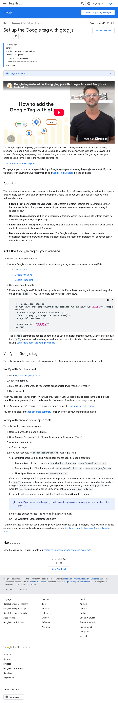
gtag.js (7, 12)
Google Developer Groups (14, 608)
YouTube (46, 627)
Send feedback (103, 30)
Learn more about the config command (36, 342)
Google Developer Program (15, 604)
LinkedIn (45, 618)
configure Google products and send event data (67, 550)
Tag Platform (17, 3)
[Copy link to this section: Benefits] (19, 184)
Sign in (111, 3)
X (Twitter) (46, 622)
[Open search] (82, 3)
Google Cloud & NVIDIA (13, 622)
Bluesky (45, 608)
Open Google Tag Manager (98, 12)
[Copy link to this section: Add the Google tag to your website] (63, 251)
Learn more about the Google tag (19, 163)
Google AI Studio (87, 618)
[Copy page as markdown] (16, 36)
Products (16, 23)
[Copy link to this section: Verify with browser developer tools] (54, 420)
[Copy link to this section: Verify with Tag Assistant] (39, 369)
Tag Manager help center (81, 406)
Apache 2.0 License (38, 582)
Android (83, 604)
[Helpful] (108, 23)
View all (83, 636)
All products (8, 678)
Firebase (84, 613)
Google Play (85, 631)
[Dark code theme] (107, 300)
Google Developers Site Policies (76, 582)
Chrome (83, 608)
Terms (6, 689)
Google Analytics (23, 274)
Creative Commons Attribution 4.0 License (81, 579)
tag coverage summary (39, 411)
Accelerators (9, 618)
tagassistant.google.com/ (28, 375)
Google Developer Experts (15, 613)
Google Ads (21, 269)
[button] (59, 73)
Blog (44, 604)
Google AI (7, 673)
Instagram (46, 613)
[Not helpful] (112, 23)
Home (5, 23)
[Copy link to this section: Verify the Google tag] (40, 354)
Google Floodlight (24, 280)
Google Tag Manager (62, 172)
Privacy (15, 689)
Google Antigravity (88, 622)
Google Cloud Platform (13, 668)
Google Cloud (86, 627)
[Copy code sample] (112, 300)
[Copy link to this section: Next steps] (23, 543)
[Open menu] (4, 3)
